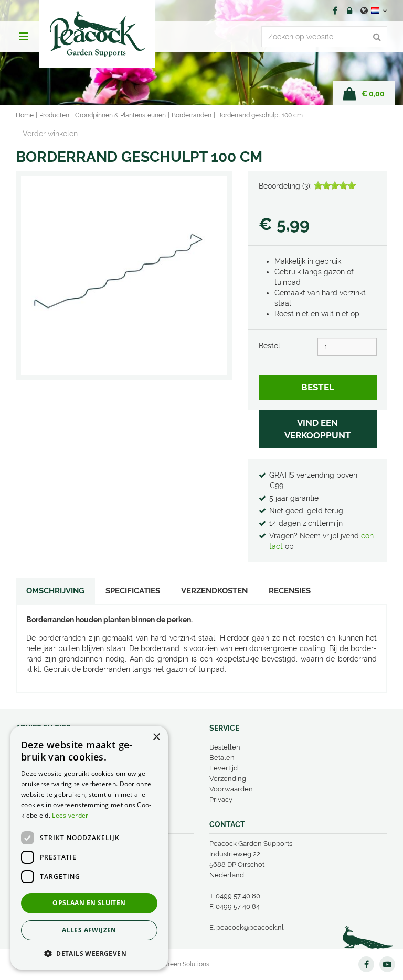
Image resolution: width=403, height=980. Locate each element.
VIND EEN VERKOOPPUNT (317, 429)
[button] (89, 953)
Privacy (220, 799)
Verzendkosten (214, 591)
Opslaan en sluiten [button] (88, 902)
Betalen (222, 758)
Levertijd (223, 768)
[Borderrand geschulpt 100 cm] (124, 275)
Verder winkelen (50, 133)
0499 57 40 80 (238, 896)
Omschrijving (55, 591)
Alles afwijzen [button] (89, 930)
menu (23, 37)
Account (349, 10)
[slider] (335, 185)
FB (335, 10)
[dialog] (89, 848)
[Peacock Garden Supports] (97, 34)
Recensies (290, 591)
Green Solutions (186, 964)
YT (387, 964)
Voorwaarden (231, 789)
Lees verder (70, 815)
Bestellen (224, 747)
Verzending (227, 779)
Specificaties (132, 591)
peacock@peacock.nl (250, 927)
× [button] (156, 737)
